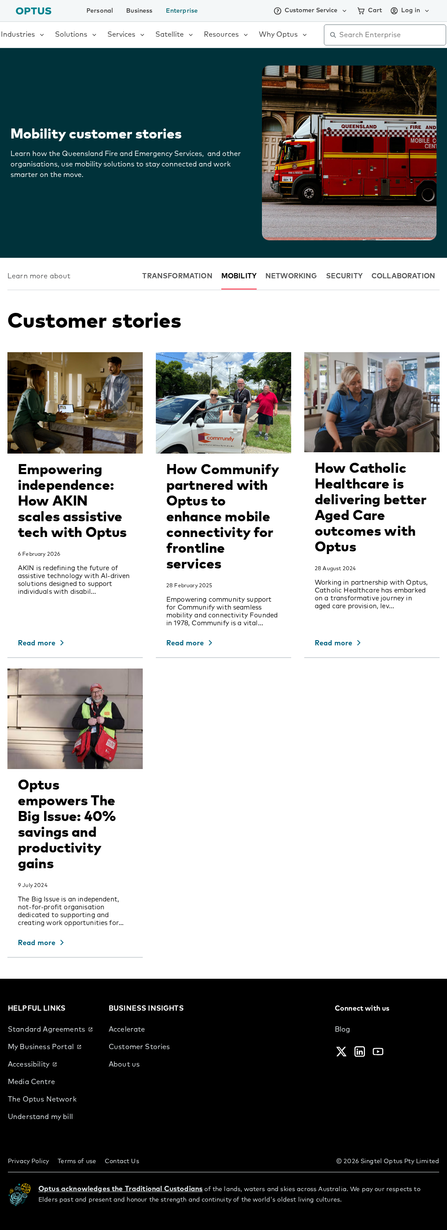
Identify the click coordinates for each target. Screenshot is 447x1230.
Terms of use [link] (77, 1161)
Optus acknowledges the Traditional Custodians (120, 1188)
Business (139, 11)
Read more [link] (36, 643)
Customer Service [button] (311, 10)
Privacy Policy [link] (28, 1161)
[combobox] (391, 35)
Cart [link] (375, 10)
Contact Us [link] (122, 1161)
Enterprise (182, 11)
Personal (99, 11)
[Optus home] (34, 10)
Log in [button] (410, 10)
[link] (51, 1029)
